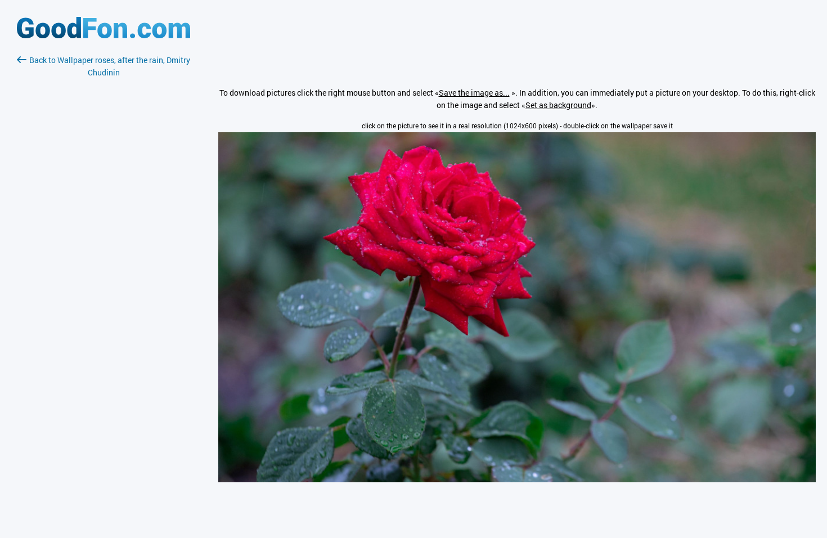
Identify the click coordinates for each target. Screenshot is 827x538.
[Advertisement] (103, 212)
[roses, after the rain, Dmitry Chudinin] (517, 479)
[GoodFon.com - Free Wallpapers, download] (103, 35)
